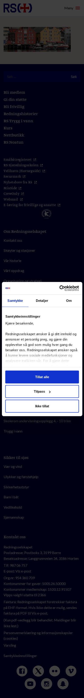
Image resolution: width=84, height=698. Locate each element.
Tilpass (39, 391)
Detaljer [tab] (42, 300)
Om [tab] (69, 300)
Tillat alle (42, 377)
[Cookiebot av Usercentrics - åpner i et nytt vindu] (60, 288)
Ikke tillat (42, 406)
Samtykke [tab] (15, 300)
